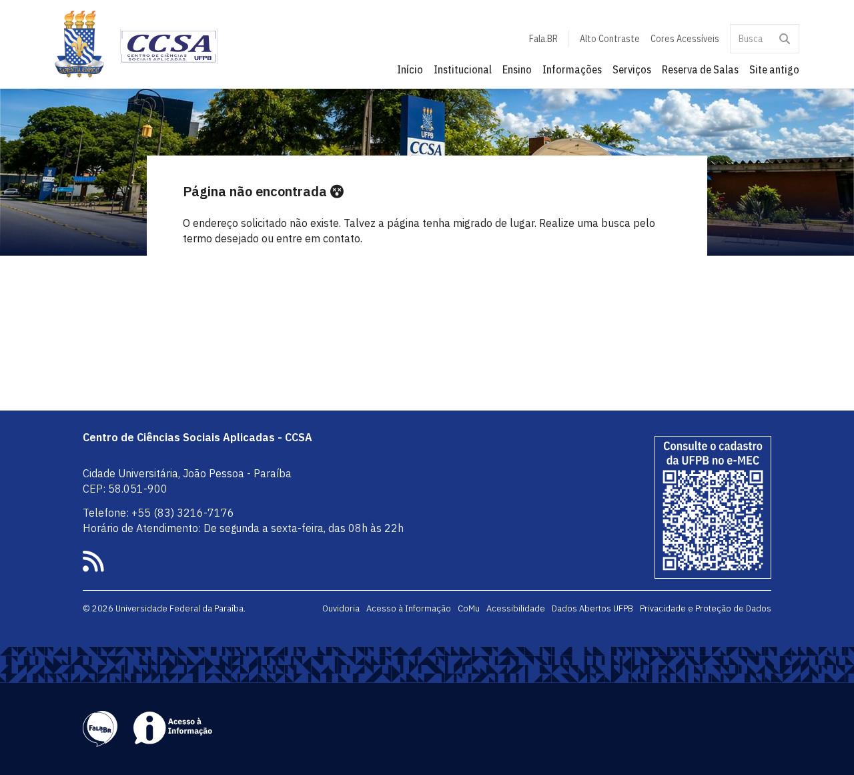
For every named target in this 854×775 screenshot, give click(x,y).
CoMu (469, 608)
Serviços (631, 69)
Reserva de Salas (700, 69)
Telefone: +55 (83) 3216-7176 (158, 512)
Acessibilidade (515, 608)
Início (410, 69)
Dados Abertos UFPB (592, 608)
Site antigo (774, 69)
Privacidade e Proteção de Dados (705, 608)
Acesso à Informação (408, 608)
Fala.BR (543, 39)
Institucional (463, 69)
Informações (572, 69)
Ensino (517, 69)
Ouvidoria (341, 608)
